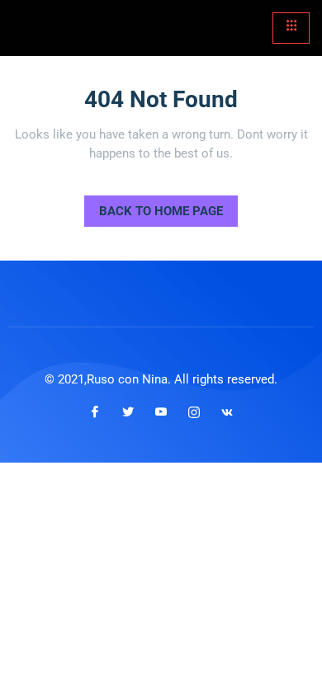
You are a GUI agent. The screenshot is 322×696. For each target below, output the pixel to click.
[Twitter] (128, 412)
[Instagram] (194, 412)
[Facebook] (95, 412)
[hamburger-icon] (291, 28)
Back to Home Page (153, 207)
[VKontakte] (227, 412)
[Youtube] (161, 412)
